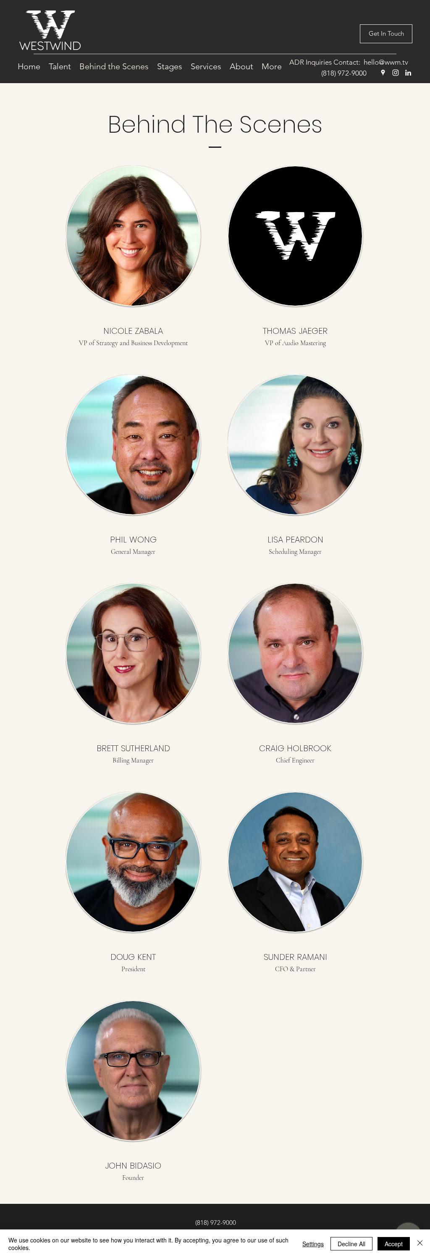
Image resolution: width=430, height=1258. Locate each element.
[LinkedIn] (408, 72)
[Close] (420, 1243)
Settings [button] (313, 1244)
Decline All (351, 1244)
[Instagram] (395, 72)
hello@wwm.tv (386, 62)
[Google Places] (383, 72)
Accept (394, 1244)
